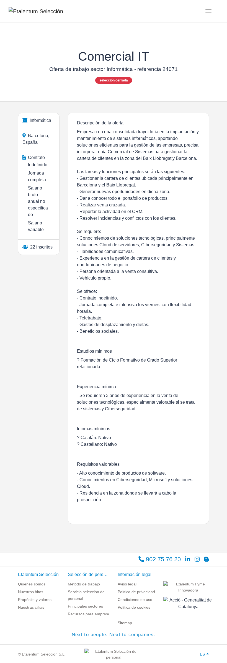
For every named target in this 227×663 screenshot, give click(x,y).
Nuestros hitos (30, 592)
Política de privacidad (136, 592)
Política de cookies (134, 607)
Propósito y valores (34, 599)
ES (202, 654)
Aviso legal (127, 584)
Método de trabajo (84, 584)
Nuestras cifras (31, 607)
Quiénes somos (31, 584)
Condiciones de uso (135, 599)
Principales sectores (85, 606)
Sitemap (125, 623)
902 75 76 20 (162, 559)
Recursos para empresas (90, 614)
